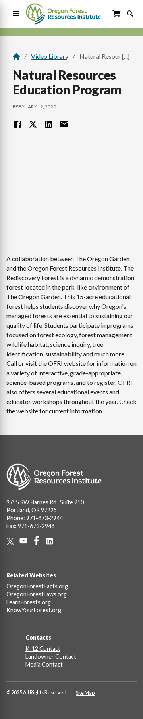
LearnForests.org (28, 602)
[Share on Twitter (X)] (33, 124)
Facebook (39, 540)
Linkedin (52, 541)
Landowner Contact (50, 656)
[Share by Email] (64, 124)
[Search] (130, 13)
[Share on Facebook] (17, 124)
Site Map (85, 693)
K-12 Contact (42, 648)
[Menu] (14, 14)
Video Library (49, 56)
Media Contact (44, 664)
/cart (116, 14)
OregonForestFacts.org (37, 586)
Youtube (26, 540)
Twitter (12, 541)
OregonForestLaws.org (36, 594)
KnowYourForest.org (33, 610)
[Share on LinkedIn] (48, 124)
